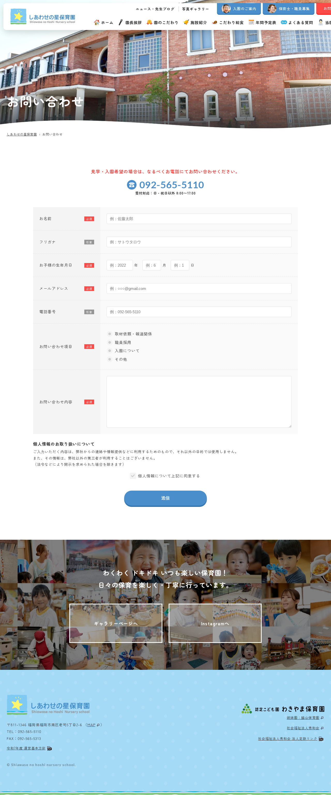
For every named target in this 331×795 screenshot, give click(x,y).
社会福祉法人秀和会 (303, 727)
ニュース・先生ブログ (155, 8)
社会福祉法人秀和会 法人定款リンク (287, 738)
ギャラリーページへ (116, 623)
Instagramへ (215, 623)
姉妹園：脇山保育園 (303, 717)
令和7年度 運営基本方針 (26, 748)
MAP (91, 724)
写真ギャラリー (195, 8)
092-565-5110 (171, 184)
